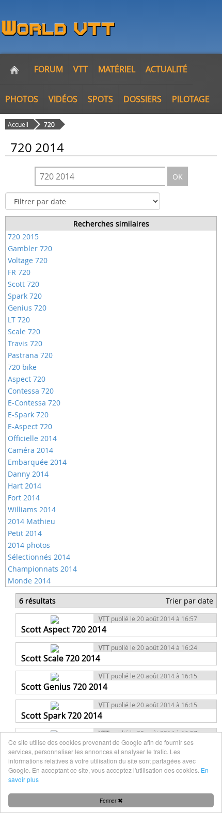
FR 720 (19, 272)
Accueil (18, 124)
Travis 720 (25, 343)
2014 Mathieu (31, 521)
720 (49, 124)
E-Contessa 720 (34, 403)
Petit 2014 (25, 533)
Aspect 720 (26, 379)
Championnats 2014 (42, 569)
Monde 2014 (29, 581)
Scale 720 (24, 331)
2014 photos (29, 545)
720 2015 (23, 236)
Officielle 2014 (32, 438)
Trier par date (189, 601)
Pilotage (191, 99)
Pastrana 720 (30, 355)
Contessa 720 (31, 391)
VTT (80, 69)
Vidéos (63, 99)
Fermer (109, 800)
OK (177, 177)
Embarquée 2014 (37, 462)
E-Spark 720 (28, 414)
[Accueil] (14, 69)
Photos (21, 99)
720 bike (22, 367)
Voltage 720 (27, 260)
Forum (48, 69)
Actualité (166, 69)
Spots (100, 99)
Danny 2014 (28, 474)
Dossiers (142, 99)
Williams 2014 (32, 509)
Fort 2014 (24, 497)
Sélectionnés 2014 (39, 557)
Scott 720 (23, 284)
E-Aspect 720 (30, 426)
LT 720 (19, 319)
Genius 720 (27, 308)
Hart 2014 (24, 486)
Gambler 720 (30, 248)
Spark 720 (25, 296)
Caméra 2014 (30, 450)
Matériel (116, 69)
